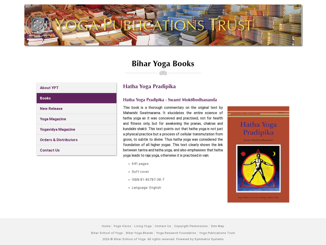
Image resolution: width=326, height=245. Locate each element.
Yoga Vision (122, 226)
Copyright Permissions (191, 226)
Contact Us (50, 150)
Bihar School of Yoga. (130, 239)
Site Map (217, 226)
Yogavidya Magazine (57, 129)
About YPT (49, 88)
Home (106, 226)
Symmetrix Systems (209, 239)
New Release (51, 108)
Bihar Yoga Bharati (139, 233)
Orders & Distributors (59, 140)
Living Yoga (143, 226)
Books (45, 98)
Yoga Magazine (53, 119)
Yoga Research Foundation (176, 233)
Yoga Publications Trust (217, 233)
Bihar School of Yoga (107, 233)
